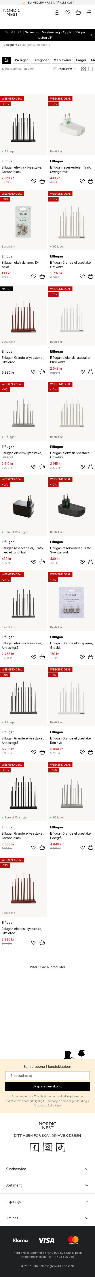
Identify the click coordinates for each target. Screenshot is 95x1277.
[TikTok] (60, 1147)
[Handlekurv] (78, 12)
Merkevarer (62, 60)
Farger (81, 60)
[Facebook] (34, 1147)
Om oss (12, 1218)
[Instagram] (47, 1147)
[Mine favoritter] (67, 12)
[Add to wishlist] (33, 181)
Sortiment (14, 1185)
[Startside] (12, 12)
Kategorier (41, 60)
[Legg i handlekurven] (42, 181)
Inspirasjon (14, 1201)
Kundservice (16, 1169)
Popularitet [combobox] (65, 69)
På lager (21, 60)
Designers (10, 44)
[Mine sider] (57, 12)
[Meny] (89, 12)
